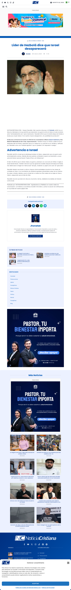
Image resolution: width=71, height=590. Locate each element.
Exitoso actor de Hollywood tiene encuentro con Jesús (22, 501)
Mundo (12, 297)
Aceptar (35, 583)
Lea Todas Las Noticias (35, 236)
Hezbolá (51, 130)
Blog (11, 303)
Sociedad (33, 40)
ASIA (30, 40)
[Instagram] (10, 2)
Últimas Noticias (15, 250)
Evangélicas (13, 300)
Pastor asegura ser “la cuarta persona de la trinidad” (49, 525)
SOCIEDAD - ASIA (40, 40)
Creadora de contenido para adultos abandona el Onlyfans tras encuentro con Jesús (48, 502)
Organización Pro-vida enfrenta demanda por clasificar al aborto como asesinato (24, 262)
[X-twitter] (8, 2)
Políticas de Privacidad (48, 587)
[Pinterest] (43, 544)
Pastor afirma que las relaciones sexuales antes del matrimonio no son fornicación (49, 477)
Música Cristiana (14, 288)
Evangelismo (13, 285)
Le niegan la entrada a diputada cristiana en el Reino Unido (25, 255)
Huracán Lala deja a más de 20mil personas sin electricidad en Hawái (22, 525)
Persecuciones (14, 279)
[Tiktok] (13, 2)
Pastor (12, 291)
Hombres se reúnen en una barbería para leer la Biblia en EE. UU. (52, 255)
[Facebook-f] (2, 2)
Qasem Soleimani (54, 139)
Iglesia (12, 282)
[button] (68, 563)
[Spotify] (47, 544)
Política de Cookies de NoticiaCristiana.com (28, 587)
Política (12, 294)
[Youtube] (5, 2)
